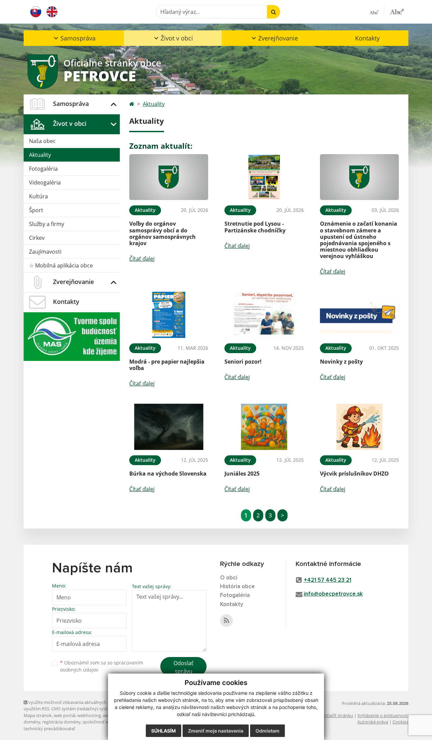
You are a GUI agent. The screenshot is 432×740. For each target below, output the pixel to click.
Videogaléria (45, 182)
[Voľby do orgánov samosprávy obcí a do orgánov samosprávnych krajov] (168, 177)
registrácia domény (61, 722)
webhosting (89, 715)
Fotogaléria (43, 168)
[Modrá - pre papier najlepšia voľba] (168, 315)
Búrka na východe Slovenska (168, 473)
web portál (64, 715)
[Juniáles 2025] (263, 427)
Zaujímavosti (45, 251)
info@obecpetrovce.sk (333, 594)
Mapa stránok (38, 715)
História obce (237, 587)
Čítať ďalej (142, 258)
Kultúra (38, 196)
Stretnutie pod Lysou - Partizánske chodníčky (255, 227)
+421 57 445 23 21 (327, 580)
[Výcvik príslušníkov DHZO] (359, 427)
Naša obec (42, 141)
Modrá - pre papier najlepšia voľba (167, 365)
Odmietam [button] (267, 731)
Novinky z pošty (341, 361)
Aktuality (40, 155)
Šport (36, 210)
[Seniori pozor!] (263, 315)
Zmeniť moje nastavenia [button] (215, 731)
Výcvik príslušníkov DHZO (354, 473)
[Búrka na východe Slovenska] (168, 427)
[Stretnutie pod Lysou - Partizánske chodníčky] (263, 177)
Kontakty (367, 38)
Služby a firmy (46, 224)
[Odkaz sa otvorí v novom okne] (226, 620)
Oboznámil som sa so (101, 666)
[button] (74, 38)
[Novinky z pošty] (359, 315)
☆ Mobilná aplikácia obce (61, 265)
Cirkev (37, 237)
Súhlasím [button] (163, 731)
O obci (228, 578)
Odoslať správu (183, 667)
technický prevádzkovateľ (49, 728)
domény (32, 722)
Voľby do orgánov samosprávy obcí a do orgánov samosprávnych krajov (162, 233)
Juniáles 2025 (242, 473)
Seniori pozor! (243, 361)
